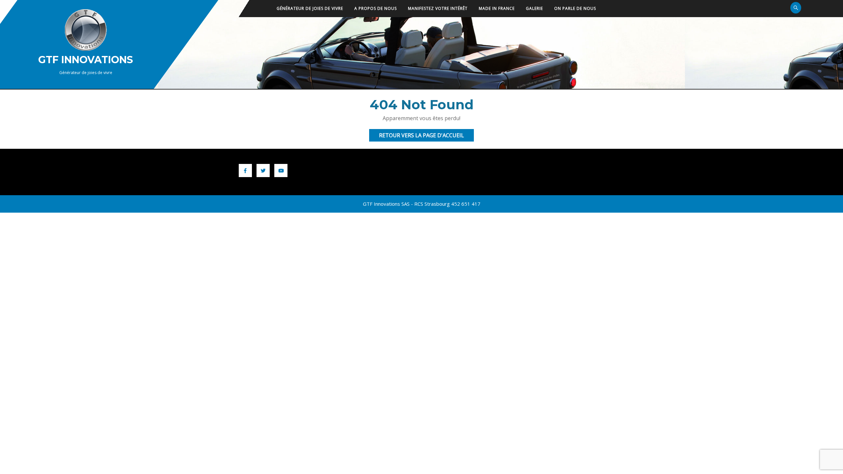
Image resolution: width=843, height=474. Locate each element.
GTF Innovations (85, 60)
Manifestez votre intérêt (438, 8)
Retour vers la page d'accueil (426, 136)
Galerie (534, 8)
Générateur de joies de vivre (310, 8)
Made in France (497, 8)
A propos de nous (375, 8)
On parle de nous (575, 8)
